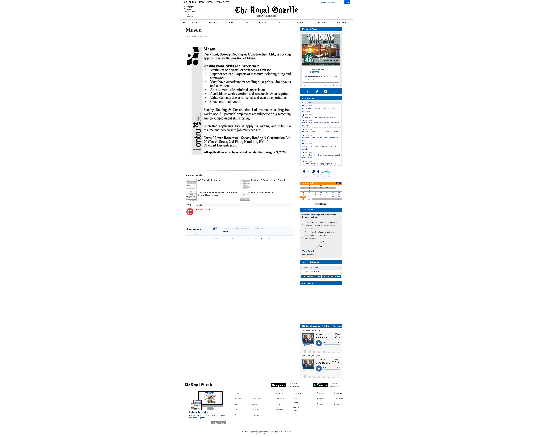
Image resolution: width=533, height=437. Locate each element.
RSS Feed (339, 398)
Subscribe (342, 22)
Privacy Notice (296, 400)
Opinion (263, 22)
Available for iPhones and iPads (294, 384)
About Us (279, 393)
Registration (297, 393)
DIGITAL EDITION (189, 2)
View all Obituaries (311, 276)
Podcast (338, 404)
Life (246, 22)
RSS (227, 2)
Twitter (321, 398)
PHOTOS (210, 2)
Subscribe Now (188, 17)
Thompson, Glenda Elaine (311, 271)
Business (213, 22)
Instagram (322, 404)
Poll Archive (308, 255)
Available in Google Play (334, 384)
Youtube (338, 393)
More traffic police (312, 229)
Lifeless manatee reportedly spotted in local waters (321, 132)
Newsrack (255, 415)
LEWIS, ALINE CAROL (311, 267)
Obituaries (299, 22)
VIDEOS (201, 2)
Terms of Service (261, 238)
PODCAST (220, 2)
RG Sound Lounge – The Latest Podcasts (322, 326)
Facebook (321, 393)
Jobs (280, 22)
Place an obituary (332, 276)
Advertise (279, 409)
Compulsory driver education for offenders (321, 222)
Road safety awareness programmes (318, 235)
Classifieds (320, 22)
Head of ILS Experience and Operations (269, 180)
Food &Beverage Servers (263, 192)
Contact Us (280, 398)
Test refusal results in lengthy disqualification (319, 164)
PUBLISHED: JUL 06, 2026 (311, 356)
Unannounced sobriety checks (316, 241)
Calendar (255, 409)
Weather (255, 404)
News (195, 22)
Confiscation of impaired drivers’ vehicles (320, 225)
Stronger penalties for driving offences (319, 232)
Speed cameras (310, 238)
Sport (231, 22)
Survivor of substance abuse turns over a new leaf (321, 117)
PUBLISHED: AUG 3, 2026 (311, 330)
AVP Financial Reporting (209, 180)
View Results (308, 251)
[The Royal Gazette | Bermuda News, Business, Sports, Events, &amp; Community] (266, 10)
